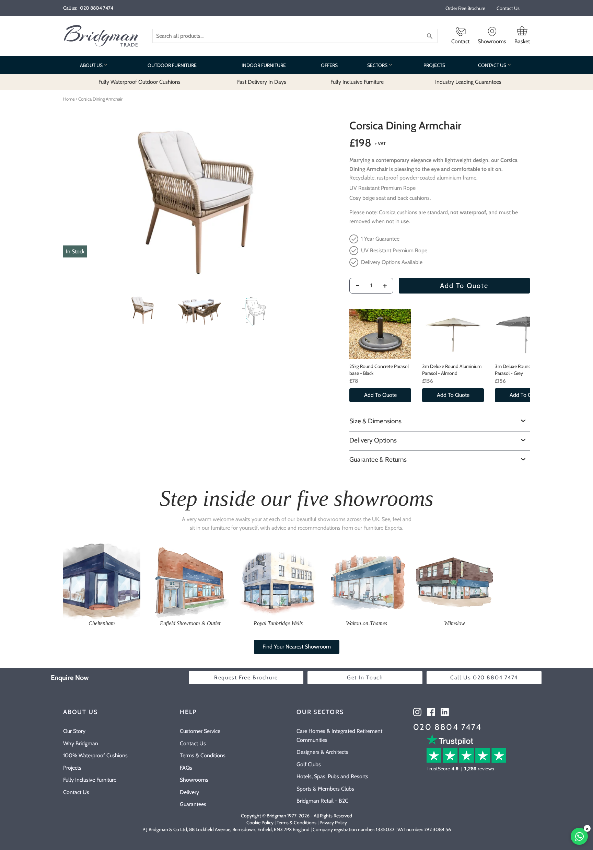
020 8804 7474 (447, 727)
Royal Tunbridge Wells (278, 623)
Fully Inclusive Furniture (89, 780)
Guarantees (193, 804)
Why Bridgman (80, 743)
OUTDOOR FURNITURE (172, 65)
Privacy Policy (333, 822)
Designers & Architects (322, 752)
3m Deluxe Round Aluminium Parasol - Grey (524, 369)
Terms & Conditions (202, 755)
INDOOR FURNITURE (264, 65)
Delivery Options (373, 440)
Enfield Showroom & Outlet (190, 623)
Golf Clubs (308, 764)
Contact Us (508, 8)
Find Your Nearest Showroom (297, 646)
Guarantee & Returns (378, 459)
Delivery (189, 792)
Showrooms (194, 780)
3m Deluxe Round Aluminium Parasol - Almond (451, 369)
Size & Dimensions (375, 421)
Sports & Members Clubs (325, 788)
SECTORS (377, 65)
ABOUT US (92, 65)
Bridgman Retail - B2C (322, 800)
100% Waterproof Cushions (95, 755)
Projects (72, 768)
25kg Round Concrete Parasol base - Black (379, 369)
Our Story (74, 731)
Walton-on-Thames (366, 623)
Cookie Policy (260, 822)
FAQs (186, 768)
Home (69, 99)
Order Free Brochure (465, 8)
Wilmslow (454, 623)
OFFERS (329, 65)
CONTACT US (492, 65)
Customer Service (200, 731)
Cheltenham (102, 623)
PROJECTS (434, 65)
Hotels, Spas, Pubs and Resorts (332, 776)
